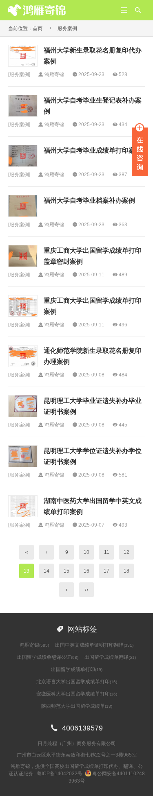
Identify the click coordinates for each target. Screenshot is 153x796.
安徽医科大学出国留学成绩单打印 (76, 694)
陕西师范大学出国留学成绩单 (76, 706)
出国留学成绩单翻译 (110, 657)
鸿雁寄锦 (34, 645)
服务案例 (67, 28)
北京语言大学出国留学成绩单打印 (76, 681)
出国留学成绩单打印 (76, 669)
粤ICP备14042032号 (59, 773)
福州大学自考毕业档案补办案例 (89, 200)
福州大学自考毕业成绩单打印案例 (93, 150)
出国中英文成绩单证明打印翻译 (94, 645)
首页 (37, 28)
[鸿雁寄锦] (37, 10)
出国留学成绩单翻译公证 (47, 657)
